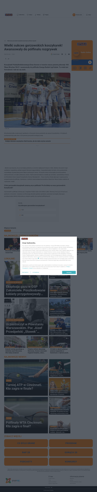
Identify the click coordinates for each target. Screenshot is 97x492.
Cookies (31, 268)
